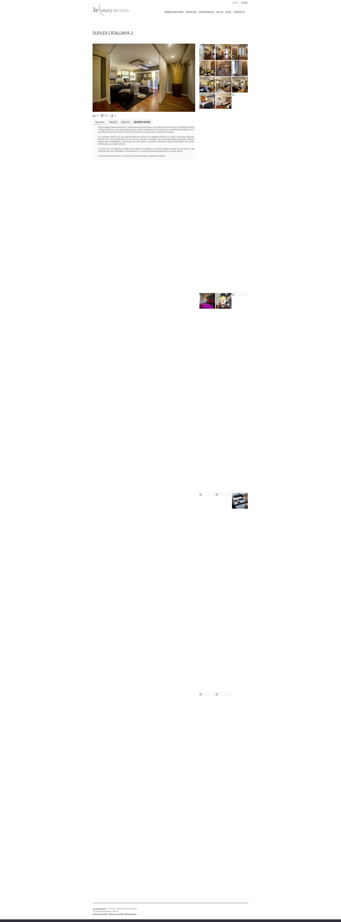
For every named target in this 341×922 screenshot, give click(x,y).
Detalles (113, 122)
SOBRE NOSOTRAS (174, 11)
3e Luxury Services (99, 908)
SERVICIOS (191, 11)
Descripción (100, 122)
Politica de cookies (130, 914)
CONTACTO (239, 11)
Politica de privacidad (116, 914)
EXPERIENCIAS (206, 11)
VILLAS (219, 11)
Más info (125, 122)
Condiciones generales (100, 914)
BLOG (228, 11)
